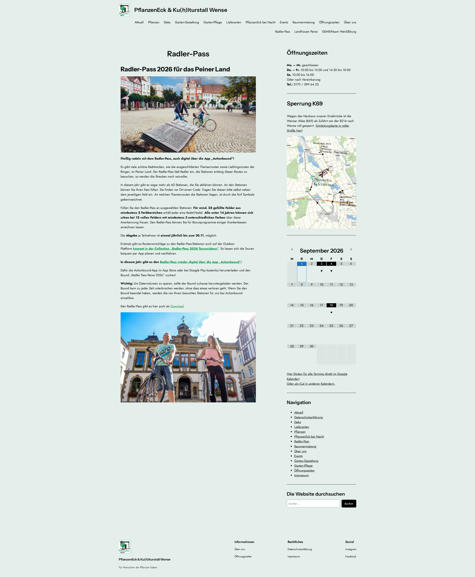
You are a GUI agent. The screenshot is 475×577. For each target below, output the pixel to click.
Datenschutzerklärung (308, 417)
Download (177, 306)
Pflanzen (300, 431)
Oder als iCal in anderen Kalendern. (311, 383)
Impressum (301, 475)
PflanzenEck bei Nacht (309, 436)
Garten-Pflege (303, 465)
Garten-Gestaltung (306, 461)
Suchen (349, 503)
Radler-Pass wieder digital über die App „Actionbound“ (200, 262)
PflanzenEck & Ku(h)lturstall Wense (180, 9)
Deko (297, 422)
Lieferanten (301, 427)
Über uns (300, 451)
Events (298, 456)
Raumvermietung (305, 446)
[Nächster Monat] (351, 249)
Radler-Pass (301, 441)
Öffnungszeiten (304, 470)
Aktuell (298, 412)
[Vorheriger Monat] (292, 249)
